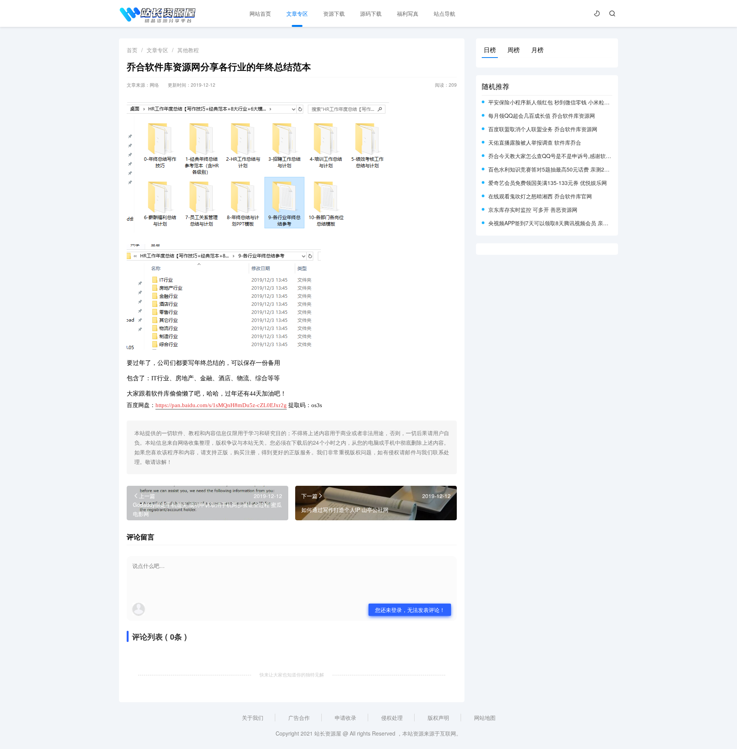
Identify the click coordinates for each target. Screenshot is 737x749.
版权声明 (438, 717)
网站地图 (485, 717)
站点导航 (444, 13)
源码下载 (371, 13)
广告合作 (299, 717)
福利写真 (407, 13)
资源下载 (334, 13)
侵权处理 (392, 717)
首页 (132, 50)
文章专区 (297, 13)
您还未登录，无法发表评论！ (410, 610)
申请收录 (345, 717)
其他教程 (188, 50)
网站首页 (260, 13)
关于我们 (252, 717)
